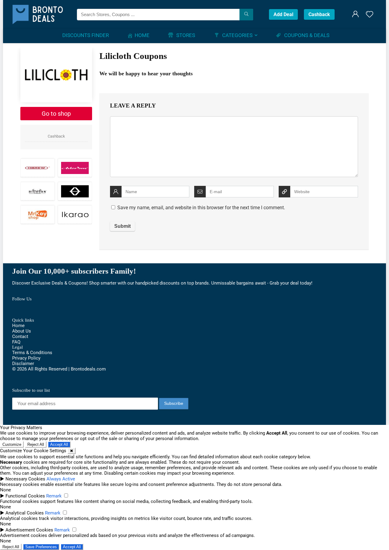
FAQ (16, 342)
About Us (21, 331)
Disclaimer (23, 363)
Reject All (35, 444)
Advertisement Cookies (29, 530)
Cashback (319, 14)
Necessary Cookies (25, 479)
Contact (20, 336)
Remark (54, 496)
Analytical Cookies (24, 513)
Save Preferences (41, 547)
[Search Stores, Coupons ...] (246, 14)
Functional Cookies (25, 496)
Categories (237, 35)
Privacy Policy (26, 358)
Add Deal (283, 14)
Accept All (59, 444)
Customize (11, 444)
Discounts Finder (85, 35)
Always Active (60, 479)
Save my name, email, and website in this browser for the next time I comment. (201, 207)
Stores (185, 35)
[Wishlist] (369, 15)
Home (142, 35)
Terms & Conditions (32, 352)
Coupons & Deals (306, 35)
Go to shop (56, 113)
